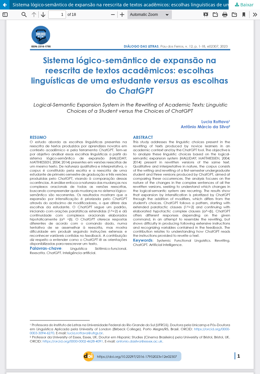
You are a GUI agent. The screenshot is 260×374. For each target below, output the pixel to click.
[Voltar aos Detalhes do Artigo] (5, 5)
